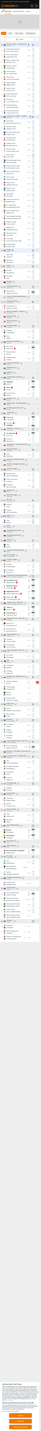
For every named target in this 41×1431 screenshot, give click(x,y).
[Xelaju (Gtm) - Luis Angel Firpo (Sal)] (19, 598)
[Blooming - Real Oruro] (19, 347)
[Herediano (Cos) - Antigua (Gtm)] (19, 581)
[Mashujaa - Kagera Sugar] (19, 799)
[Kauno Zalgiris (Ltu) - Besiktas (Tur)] (19, 61)
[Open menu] (36, 6)
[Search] (32, 6)
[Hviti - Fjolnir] (19, 546)
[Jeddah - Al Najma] (19, 731)
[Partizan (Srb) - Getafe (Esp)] (19, 245)
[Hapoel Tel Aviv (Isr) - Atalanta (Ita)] (19, 200)
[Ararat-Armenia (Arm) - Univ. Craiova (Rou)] (19, 50)
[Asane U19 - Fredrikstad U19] (19, 624)
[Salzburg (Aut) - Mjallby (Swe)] (19, 83)
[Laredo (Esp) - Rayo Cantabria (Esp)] (19, 910)
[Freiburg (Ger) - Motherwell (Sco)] (19, 144)
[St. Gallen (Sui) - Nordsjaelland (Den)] (19, 206)
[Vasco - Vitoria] (19, 388)
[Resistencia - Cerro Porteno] (19, 646)
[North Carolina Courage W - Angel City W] (19, 851)
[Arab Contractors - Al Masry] (19, 480)
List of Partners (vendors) (10, 1411)
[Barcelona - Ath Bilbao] (19, 261)
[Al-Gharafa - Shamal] (19, 666)
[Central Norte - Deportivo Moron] (19, 292)
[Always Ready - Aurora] (19, 353)
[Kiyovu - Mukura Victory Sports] (19, 709)
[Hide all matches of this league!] (37, 45)
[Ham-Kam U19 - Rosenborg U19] (19, 630)
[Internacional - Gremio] (19, 394)
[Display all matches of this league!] (37, 282)
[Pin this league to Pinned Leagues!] (13, 266)
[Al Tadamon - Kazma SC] (19, 571)
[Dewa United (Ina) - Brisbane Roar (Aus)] (19, 899)
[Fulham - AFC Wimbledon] (19, 511)
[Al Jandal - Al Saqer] (19, 736)
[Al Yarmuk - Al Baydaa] (19, 926)
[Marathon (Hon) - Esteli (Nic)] (19, 587)
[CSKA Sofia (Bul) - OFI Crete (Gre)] (19, 95)
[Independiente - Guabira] (19, 358)
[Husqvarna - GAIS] (19, 773)
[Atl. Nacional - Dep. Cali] (19, 434)
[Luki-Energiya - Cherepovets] (19, 688)
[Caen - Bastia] (19, 521)
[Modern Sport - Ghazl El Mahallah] (19, 474)
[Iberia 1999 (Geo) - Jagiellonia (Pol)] (19, 55)
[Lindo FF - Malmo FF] (19, 778)
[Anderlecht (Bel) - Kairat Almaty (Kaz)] (19, 106)
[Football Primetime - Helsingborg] (19, 767)
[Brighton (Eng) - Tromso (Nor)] (19, 223)
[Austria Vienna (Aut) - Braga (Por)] (19, 211)
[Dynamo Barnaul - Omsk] (19, 682)
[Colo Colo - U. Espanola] (19, 418)
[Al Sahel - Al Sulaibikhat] (19, 565)
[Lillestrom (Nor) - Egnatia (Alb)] (19, 67)
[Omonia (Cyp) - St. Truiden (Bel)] (19, 72)
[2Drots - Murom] (19, 693)
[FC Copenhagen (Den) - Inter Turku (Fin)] (19, 161)
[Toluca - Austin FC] (19, 608)
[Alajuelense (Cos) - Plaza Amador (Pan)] (19, 592)
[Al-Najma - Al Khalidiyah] (19, 331)
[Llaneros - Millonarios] (19, 440)
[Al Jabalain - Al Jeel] (19, 725)
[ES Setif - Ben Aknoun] (19, 271)
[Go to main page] (11, 6)
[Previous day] (2, 39)
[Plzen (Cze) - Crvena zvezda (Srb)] (19, 78)
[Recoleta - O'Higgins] (19, 424)
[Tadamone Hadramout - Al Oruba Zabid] (19, 937)
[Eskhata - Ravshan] (19, 789)
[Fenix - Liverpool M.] (19, 815)
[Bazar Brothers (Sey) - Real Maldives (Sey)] (19, 905)
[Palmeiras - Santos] (19, 383)
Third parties (9, 1400)
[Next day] (36, 39)
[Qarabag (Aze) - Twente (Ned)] (19, 139)
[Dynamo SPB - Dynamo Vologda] (19, 699)
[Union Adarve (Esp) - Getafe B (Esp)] (19, 893)
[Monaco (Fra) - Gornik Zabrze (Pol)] (19, 150)
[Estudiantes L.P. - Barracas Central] (19, 307)
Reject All (20, 1421)
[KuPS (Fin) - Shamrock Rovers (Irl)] (19, 122)
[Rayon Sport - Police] (19, 715)
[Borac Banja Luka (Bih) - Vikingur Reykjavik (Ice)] (19, 217)
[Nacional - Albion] (19, 820)
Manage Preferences (20, 1427)
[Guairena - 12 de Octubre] (19, 640)
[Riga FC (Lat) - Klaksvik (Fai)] (19, 189)
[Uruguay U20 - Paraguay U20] (19, 883)
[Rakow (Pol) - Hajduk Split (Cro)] (19, 183)
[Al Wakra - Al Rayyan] (19, 672)
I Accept (20, 1415)
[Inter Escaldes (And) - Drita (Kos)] (19, 172)
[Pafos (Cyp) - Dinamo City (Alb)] (19, 178)
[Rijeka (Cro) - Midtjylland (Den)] (19, 228)
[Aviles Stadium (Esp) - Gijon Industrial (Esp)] (19, 916)
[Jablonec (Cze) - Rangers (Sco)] (19, 127)
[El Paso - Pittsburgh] (19, 831)
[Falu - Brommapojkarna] (19, 762)
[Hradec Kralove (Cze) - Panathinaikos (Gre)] (19, 167)
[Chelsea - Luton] (19, 505)
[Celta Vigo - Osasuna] (19, 255)
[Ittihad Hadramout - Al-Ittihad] (19, 932)
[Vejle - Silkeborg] (19, 455)
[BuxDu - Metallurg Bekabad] (19, 873)
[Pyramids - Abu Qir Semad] (19, 486)
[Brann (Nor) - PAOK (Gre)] (19, 155)
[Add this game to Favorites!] (2, 50)
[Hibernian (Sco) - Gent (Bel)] (19, 234)
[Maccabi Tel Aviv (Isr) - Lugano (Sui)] (19, 133)
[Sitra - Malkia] (19, 337)
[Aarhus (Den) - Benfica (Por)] (19, 89)
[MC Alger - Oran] (19, 277)
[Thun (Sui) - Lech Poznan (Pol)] (19, 100)
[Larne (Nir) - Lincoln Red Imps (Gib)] (19, 239)
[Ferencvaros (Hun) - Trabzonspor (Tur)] (19, 111)
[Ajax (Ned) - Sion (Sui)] (19, 195)
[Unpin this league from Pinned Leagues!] (28, 45)
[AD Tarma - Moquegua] (19, 656)
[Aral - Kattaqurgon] (19, 862)
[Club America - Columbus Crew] (19, 614)
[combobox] (20, 39)
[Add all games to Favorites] (2, 45)
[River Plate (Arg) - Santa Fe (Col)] (19, 747)
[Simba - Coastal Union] (19, 805)
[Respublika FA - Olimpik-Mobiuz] (19, 867)
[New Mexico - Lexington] (19, 836)
